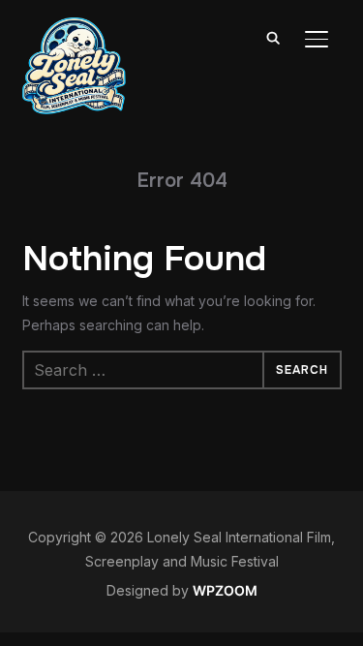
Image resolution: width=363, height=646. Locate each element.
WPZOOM (225, 590)
